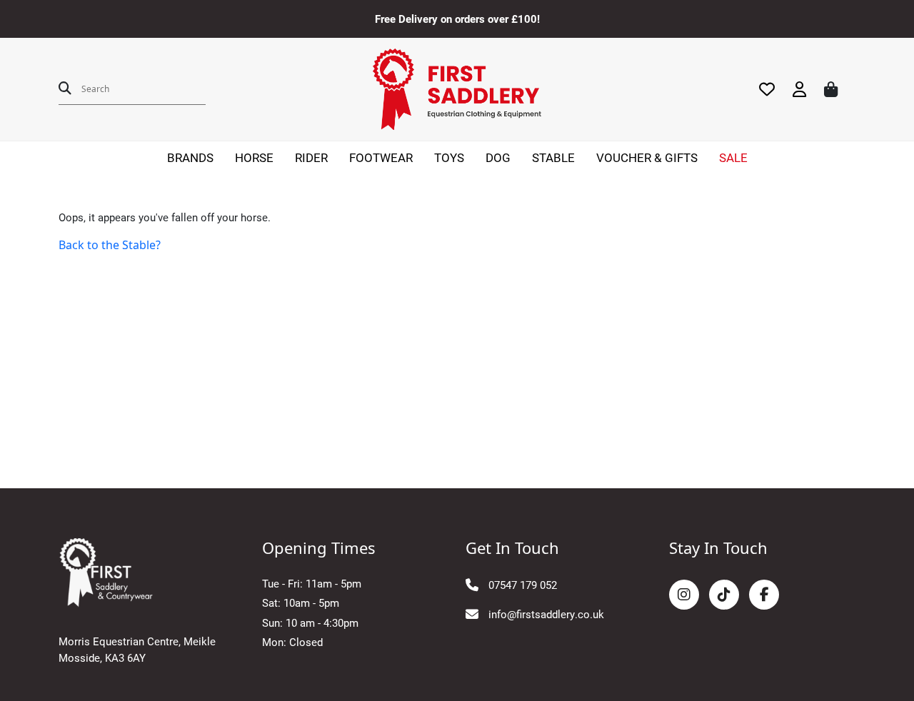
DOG (498, 157)
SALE (733, 157)
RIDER (311, 157)
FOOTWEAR (381, 157)
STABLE (553, 157)
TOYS (449, 157)
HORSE (254, 157)
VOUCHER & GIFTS (647, 157)
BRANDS (190, 157)
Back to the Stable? (110, 245)
